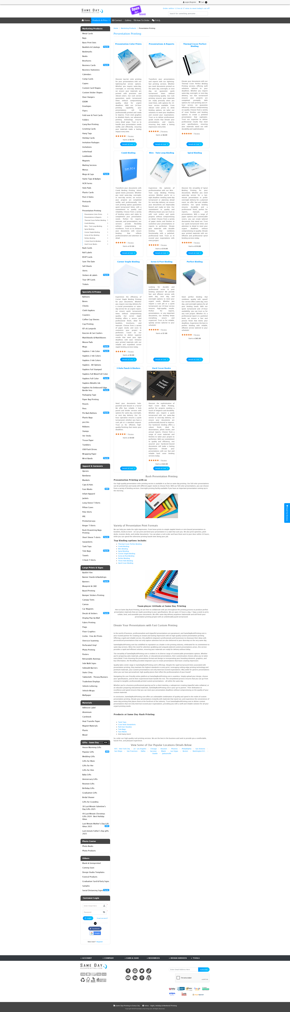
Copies (85, 83)
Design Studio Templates (93, 872)
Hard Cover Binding (125, 563)
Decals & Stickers (95, 613)
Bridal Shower (88, 797)
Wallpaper (86, 695)
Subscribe (204, 970)
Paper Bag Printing (90, 399)
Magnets (86, 161)
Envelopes (86, 106)
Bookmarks (87, 52)
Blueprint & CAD (89, 586)
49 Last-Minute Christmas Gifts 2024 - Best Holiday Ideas (93, 816)
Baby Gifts (86, 775)
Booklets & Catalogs (95, 47)
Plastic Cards (88, 192)
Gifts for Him (88, 770)
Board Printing (88, 591)
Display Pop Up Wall (91, 618)
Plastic (85, 730)
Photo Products (89, 851)
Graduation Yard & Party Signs (95, 881)
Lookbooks (87, 156)
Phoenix (174, 749)
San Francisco (132, 751)
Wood (84, 735)
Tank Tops (87, 546)
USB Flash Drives (89, 449)
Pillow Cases (87, 507)
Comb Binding (123, 546)
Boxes (85, 301)
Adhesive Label (89, 708)
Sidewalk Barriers (90, 668)
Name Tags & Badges (91, 179)
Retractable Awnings (91, 659)
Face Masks (95, 489)
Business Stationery (90, 70)
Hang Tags (87, 133)
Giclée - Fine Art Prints (92, 636)
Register (100, 942)
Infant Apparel (88, 494)
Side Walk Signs (89, 663)
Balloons (86, 297)
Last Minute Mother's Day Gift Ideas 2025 (95, 825)
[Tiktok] (148, 970)
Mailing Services (89, 165)
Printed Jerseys (88, 521)
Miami (163, 751)
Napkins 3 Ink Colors (91, 360)
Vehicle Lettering (89, 686)
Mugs (95, 346)
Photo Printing (88, 650)
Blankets (86, 480)
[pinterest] (141, 977)
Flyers (85, 111)
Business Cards (95, 65)
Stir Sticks (86, 436)
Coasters (86, 315)
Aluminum (87, 712)
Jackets (85, 498)
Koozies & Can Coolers (92, 333)
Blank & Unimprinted (91, 863)
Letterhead (87, 152)
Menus (85, 170)
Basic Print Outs (89, 43)
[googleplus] (172, 989)
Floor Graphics (88, 632)
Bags (84, 38)
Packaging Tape (89, 395)
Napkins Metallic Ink (91, 383)
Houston (164, 749)
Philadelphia (186, 749)
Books (85, 56)
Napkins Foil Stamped (92, 369)
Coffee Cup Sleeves (90, 319)
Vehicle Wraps (88, 691)
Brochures (86, 61)
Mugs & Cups (95, 174)
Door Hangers (88, 97)
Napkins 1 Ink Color (95, 351)
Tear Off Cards (88, 280)
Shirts (84, 271)
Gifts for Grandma (90, 802)
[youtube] (128, 977)
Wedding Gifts (88, 756)
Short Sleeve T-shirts (95, 537)
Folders (85, 120)
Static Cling (87, 672)
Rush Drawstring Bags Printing (92, 531)
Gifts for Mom (88, 761)
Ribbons (85, 427)
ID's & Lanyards (89, 329)
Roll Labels (87, 252)
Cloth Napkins (88, 310)
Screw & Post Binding (126, 556)
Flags (84, 627)
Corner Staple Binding (126, 553)
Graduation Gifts (89, 793)
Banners (95, 581)
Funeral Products (89, 877)
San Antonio (200, 749)
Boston (185, 751)
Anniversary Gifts (90, 779)
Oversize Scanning (90, 641)
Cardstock (86, 717)
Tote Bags (95, 551)
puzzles (85, 422)
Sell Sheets (87, 266)
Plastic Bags (87, 418)
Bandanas (86, 476)
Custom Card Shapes (91, 88)
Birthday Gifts (88, 788)
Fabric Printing (88, 622)
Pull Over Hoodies (125, 727)
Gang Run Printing (90, 124)
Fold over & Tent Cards (92, 115)
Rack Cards (87, 248)
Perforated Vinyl (89, 645)
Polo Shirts (87, 512)
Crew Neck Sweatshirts (127, 724)
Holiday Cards (88, 138)
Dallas (143, 751)
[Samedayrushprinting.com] (91, 11)
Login (89, 918)
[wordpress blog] (148, 977)
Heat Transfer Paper (91, 721)
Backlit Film (87, 573)
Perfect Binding (124, 558)
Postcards (86, 201)
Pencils (85, 404)
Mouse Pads (87, 342)
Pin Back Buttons (95, 413)
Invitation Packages (90, 142)
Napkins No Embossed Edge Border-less (95, 389)
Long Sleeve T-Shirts (91, 503)
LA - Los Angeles (140, 749)
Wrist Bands (95, 458)
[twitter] (141, 970)
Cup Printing (87, 324)
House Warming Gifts (91, 747)
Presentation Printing (91, 211)
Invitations (87, 147)
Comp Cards (87, 79)
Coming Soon (88, 868)
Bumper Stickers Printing (93, 595)
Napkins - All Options (91, 365)
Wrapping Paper (89, 454)
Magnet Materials (90, 726)
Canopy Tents (88, 600)
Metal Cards (87, 33)
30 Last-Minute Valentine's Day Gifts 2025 (94, 807)
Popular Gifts (95, 752)
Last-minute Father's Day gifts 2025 (95, 832)
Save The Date (88, 262)
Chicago (153, 749)
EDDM (85, 102)
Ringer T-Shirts (88, 526)
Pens (84, 408)
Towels (85, 555)
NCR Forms (87, 183)
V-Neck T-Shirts (89, 560)
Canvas (85, 604)
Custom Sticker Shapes (92, 93)
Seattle (155, 753)
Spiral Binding (123, 551)
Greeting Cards (89, 129)
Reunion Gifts (88, 784)
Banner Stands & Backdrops (94, 577)
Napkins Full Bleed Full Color (95, 374)
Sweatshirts (87, 542)
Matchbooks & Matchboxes (94, 338)
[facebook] (128, 970)
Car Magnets (87, 609)
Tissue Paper (88, 440)
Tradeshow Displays (91, 681)
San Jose (153, 751)
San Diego (118, 751)
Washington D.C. (199, 751)
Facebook (95, 929)
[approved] (198, 994)
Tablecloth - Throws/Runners (95, 677)
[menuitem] (85, 20)
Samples (86, 886)
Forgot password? (102, 918)
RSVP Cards (87, 257)
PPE (83, 516)
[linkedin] (135, 977)
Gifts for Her (87, 766)
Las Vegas (174, 751)
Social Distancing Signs (95, 890)
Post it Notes (88, 197)
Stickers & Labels (95, 275)
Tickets (85, 284)
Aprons (85, 471)
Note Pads (86, 188)
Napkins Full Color (95, 378)
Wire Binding (123, 549)
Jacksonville (166, 753)
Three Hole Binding (125, 561)
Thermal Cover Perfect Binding (130, 544)
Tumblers (86, 445)
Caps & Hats (87, 485)
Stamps (85, 431)
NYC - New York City (122, 749)
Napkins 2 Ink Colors (91, 356)
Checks (85, 306)
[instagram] (135, 970)
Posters (85, 206)
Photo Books (87, 846)
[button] (104, 912)
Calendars (86, 74)
